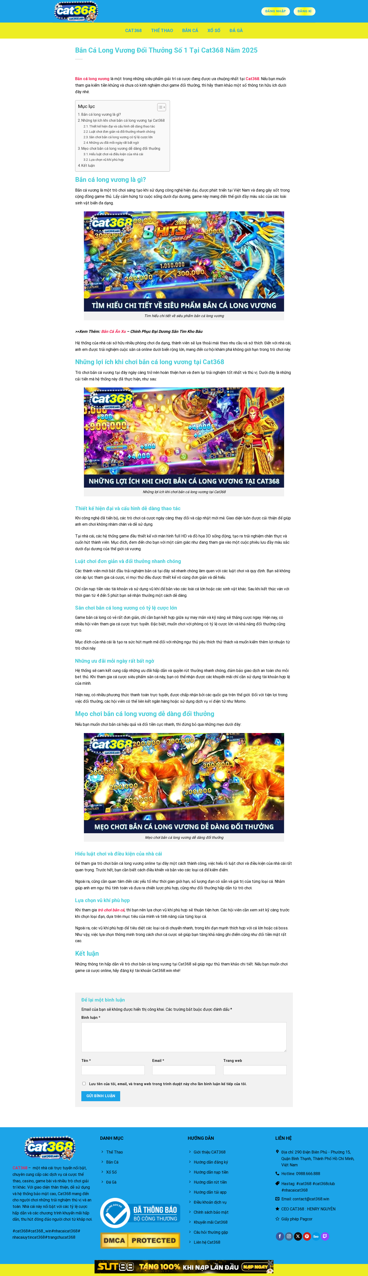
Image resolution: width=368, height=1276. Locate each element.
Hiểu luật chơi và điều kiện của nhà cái (116, 154)
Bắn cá (190, 30)
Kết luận (88, 166)
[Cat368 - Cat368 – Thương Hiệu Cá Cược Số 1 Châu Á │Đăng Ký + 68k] (78, 11)
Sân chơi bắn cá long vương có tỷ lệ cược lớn (121, 137)
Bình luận (90, 1018)
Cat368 (133, 30)
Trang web (232, 1061)
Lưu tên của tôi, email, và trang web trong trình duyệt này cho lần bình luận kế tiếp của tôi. (168, 1084)
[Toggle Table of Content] (159, 107)
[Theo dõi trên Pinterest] (307, 1236)
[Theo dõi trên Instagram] (289, 1236)
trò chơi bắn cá (111, 910)
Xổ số (214, 30)
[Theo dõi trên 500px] (316, 1236)
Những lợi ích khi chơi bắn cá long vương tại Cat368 (123, 120)
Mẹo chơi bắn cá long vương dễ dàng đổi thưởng (120, 149)
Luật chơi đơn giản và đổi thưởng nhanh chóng (122, 131)
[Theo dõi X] (298, 1236)
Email (158, 1061)
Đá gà (236, 30)
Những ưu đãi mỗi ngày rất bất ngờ (114, 143)
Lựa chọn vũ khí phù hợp (106, 160)
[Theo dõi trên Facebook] (280, 1236)
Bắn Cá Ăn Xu (113, 331)
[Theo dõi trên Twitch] (325, 1236)
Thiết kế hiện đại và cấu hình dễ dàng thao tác (122, 126)
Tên (86, 1061)
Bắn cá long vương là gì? (101, 114)
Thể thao (162, 30)
